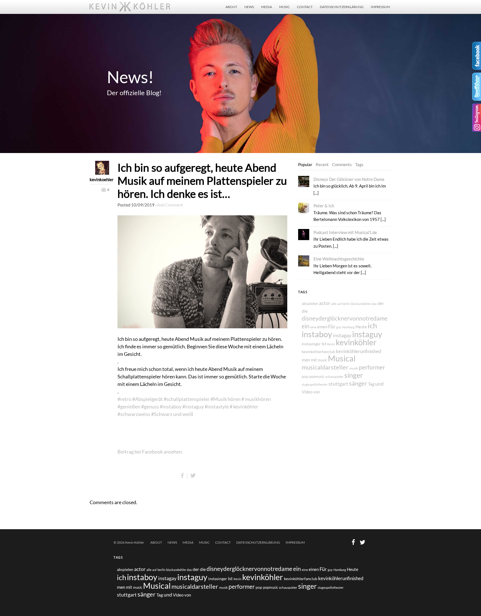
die (305, 311)
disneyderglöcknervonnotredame (344, 318)
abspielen (310, 303)
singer (353, 375)
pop (305, 376)
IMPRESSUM (380, 7)
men (306, 359)
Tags (359, 164)
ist (324, 343)
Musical (341, 358)
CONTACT (305, 7)
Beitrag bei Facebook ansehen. (150, 452)
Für (331, 326)
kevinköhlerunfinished (358, 351)
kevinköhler (356, 342)
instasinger (311, 343)
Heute (361, 326)
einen (322, 326)
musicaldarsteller (325, 367)
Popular (305, 164)
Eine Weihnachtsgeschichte (338, 258)
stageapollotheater (315, 384)
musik (353, 368)
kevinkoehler (99, 179)
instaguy (367, 334)
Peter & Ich (323, 205)
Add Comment (170, 204)
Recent (322, 164)
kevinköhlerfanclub (318, 351)
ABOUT (231, 7)
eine (313, 327)
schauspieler (334, 376)
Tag (371, 383)
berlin (346, 303)
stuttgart (338, 384)
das (374, 304)
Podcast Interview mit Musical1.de (345, 232)
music (322, 360)
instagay (342, 335)
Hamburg (348, 327)
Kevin (331, 344)
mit (314, 359)
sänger (358, 383)
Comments (342, 164)
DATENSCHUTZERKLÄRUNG (342, 7)
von (316, 391)
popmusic (316, 376)
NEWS (249, 7)
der (380, 303)
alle (333, 303)
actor (324, 303)
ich (372, 325)
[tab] (305, 165)
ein (306, 325)
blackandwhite (361, 303)
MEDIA (266, 7)
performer (372, 367)
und (379, 384)
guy (338, 327)
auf (339, 303)
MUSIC (284, 7)
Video (307, 392)
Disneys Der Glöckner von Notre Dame (348, 179)
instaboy (317, 334)
